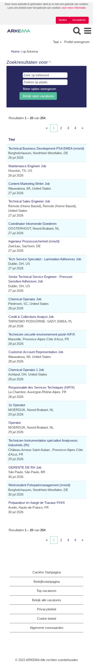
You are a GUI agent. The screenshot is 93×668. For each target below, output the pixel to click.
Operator (14, 422)
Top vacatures (46, 591)
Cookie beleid (46, 618)
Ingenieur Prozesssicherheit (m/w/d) (33, 241)
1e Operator (16, 405)
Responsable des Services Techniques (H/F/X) (41, 387)
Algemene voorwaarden (46, 628)
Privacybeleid (46, 609)
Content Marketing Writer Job (29, 183)
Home (15, 51)
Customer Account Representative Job (35, 352)
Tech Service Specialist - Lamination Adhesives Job (44, 259)
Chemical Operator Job (24, 299)
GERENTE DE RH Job (24, 467)
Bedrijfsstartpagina (47, 581)
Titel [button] (11, 139)
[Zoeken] (76, 31)
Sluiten (63, 20)
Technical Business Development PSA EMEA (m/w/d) (46, 148)
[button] (87, 31)
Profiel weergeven (77, 42)
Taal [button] (56, 42)
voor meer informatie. (74, 7)
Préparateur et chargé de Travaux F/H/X (36, 502)
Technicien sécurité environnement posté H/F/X (41, 334)
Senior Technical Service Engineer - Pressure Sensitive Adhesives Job (40, 279)
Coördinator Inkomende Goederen (32, 223)
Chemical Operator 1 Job (26, 370)
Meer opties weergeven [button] (39, 89)
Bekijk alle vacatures (46, 600)
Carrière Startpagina (46, 572)
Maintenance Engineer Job (27, 166)
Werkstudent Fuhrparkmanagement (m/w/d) (39, 485)
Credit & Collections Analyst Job (31, 317)
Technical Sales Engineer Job (29, 201)
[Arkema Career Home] (17, 31)
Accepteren (79, 20)
